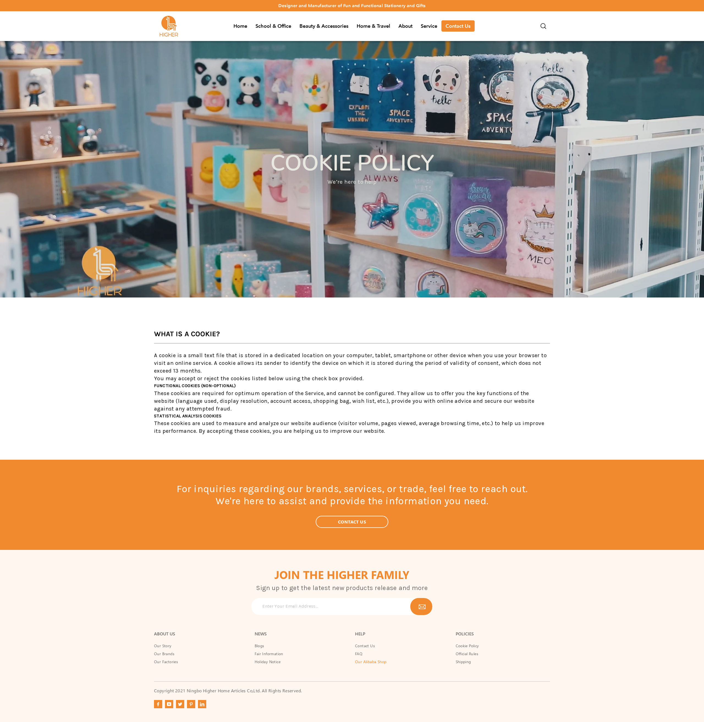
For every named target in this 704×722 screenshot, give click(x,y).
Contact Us (458, 26)
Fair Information (269, 653)
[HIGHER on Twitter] (180, 704)
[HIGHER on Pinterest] (191, 704)
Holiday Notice (268, 661)
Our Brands (164, 653)
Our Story (163, 645)
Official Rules (467, 653)
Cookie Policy (467, 645)
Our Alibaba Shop (370, 661)
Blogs (259, 645)
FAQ (358, 653)
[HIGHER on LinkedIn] (202, 704)
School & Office (273, 26)
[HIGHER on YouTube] (169, 704)
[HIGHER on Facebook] (158, 704)
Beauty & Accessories (323, 26)
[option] (352, 6)
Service (429, 26)
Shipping (463, 661)
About (405, 26)
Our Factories (166, 661)
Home (240, 26)
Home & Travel (373, 26)
